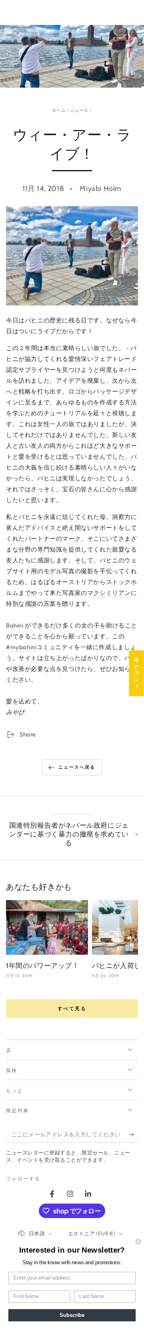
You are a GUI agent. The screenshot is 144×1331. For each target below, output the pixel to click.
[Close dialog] (138, 1242)
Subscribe (72, 1315)
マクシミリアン (109, 593)
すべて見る (72, 1008)
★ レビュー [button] (136, 672)
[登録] (133, 1135)
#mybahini (21, 647)
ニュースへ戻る (76, 767)
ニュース (79, 110)
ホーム (59, 110)
